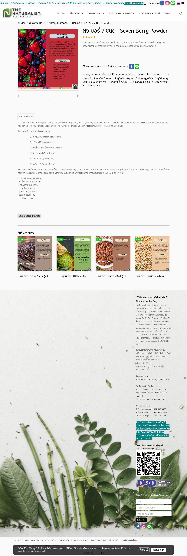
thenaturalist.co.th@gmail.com (154, 445)
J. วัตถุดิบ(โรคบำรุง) (118, 82)
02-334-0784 (145, 406)
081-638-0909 (160, 409)
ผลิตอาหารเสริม (152, 311)
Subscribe (141, 520)
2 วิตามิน (156, 74)
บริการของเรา (94, 13)
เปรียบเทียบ (115, 66)
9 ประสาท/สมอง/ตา (140, 82)
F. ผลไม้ (120, 74)
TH (182, 3)
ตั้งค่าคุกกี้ (144, 550)
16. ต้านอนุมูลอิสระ (144, 78)
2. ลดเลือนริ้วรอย (102, 78)
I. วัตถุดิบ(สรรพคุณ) (123, 78)
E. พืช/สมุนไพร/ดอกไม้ (103, 74)
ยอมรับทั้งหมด (158, 550)
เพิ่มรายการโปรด (93, 66)
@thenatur (146, 448)
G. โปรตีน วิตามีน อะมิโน (138, 74)
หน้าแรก (61, 13)
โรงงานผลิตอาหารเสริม (157, 305)
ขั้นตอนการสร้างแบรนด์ (121, 13)
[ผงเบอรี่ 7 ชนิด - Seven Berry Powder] (48, 59)
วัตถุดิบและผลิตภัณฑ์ (149, 13)
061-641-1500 (160, 412)
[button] (181, 13)
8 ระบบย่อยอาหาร (98, 82)
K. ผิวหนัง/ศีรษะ (160, 82)
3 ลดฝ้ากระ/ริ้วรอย (92, 86)
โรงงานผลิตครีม (142, 308)
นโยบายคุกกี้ (40, 551)
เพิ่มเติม (168, 13)
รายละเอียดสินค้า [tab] (26, 116)
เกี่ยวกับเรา (75, 13)
